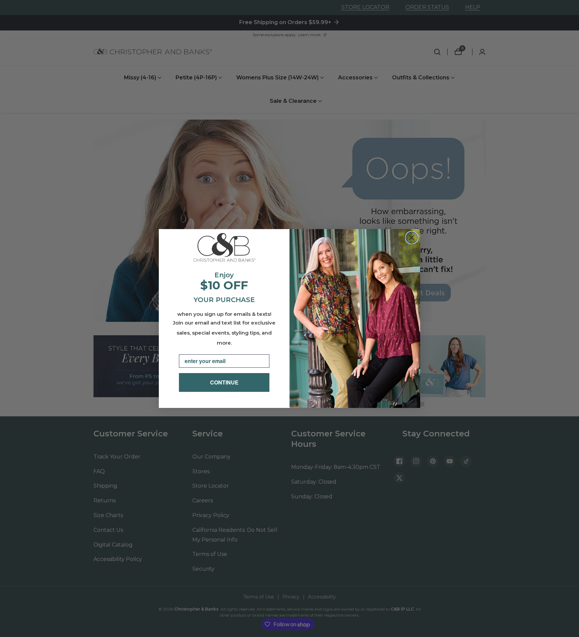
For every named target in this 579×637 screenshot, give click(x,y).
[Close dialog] (411, 237)
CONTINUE (224, 382)
